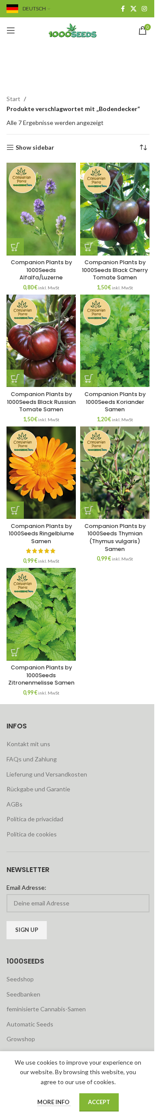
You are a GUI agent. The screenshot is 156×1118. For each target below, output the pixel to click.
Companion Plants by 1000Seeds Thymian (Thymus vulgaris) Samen (115, 537)
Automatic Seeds (29, 1024)
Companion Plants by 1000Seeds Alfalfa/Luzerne (41, 270)
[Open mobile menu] (11, 30)
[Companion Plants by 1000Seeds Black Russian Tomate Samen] (41, 341)
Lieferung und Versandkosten (46, 774)
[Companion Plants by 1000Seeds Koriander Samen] (115, 341)
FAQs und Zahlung (31, 759)
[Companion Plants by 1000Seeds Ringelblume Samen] (41, 472)
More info (54, 1101)
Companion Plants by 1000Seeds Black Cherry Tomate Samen (115, 270)
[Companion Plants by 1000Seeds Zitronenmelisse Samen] (41, 614)
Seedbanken (23, 994)
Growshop (20, 1039)
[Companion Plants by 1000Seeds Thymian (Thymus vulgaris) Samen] (115, 472)
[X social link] (133, 9)
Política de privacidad (34, 819)
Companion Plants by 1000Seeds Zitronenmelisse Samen (41, 675)
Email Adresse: (26, 887)
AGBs (14, 804)
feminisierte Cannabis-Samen (46, 1009)
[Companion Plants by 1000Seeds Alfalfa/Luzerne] (41, 209)
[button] (15, 247)
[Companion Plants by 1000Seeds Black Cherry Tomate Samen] (115, 209)
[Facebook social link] (122, 9)
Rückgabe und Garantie (38, 789)
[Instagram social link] (144, 9)
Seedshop (20, 979)
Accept (99, 1101)
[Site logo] (78, 29)
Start (13, 98)
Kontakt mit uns (28, 744)
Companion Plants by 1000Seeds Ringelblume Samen (41, 533)
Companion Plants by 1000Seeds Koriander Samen (115, 401)
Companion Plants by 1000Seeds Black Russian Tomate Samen (41, 401)
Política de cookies (31, 834)
